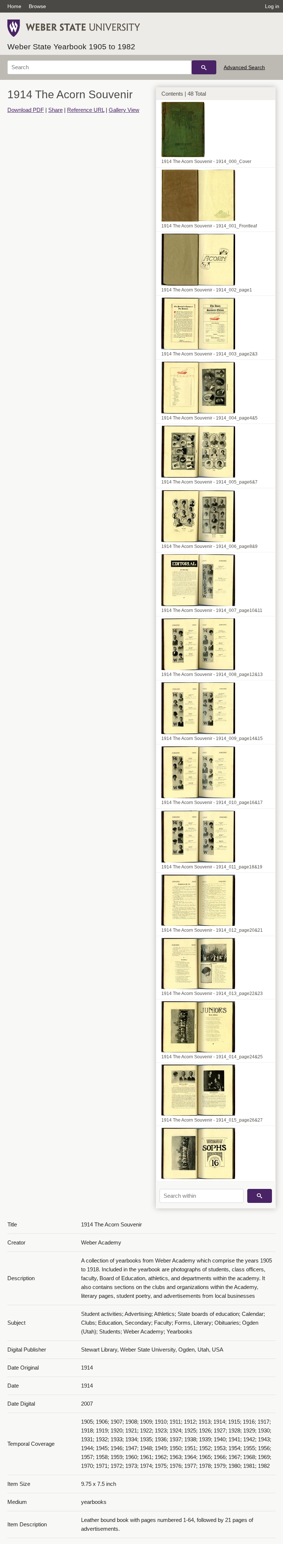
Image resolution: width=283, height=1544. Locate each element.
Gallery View (124, 110)
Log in (272, 6)
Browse (37, 6)
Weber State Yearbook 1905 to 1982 (71, 46)
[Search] (204, 67)
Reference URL (85, 110)
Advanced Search (244, 67)
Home (14, 6)
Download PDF (25, 110)
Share (55, 110)
